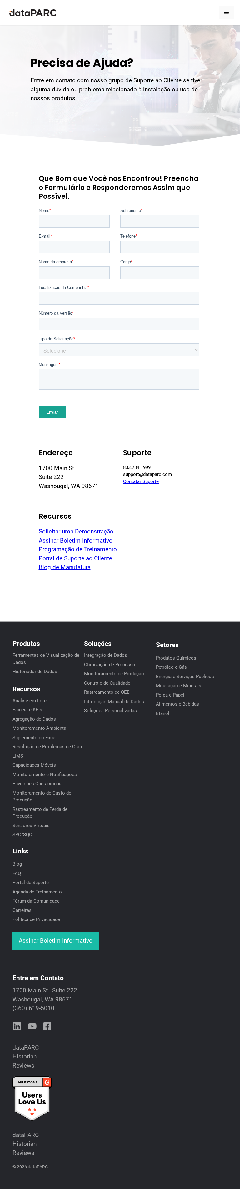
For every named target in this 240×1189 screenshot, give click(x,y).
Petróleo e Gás (171, 667)
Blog (17, 864)
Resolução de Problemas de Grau (47, 746)
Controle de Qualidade (107, 683)
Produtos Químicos (176, 658)
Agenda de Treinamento (37, 892)
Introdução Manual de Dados (114, 701)
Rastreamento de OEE (107, 692)
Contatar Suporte (141, 481)
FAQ (16, 873)
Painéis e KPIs (27, 710)
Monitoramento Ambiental (40, 728)
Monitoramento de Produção (114, 674)
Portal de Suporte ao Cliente (75, 558)
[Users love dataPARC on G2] (32, 1119)
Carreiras (22, 910)
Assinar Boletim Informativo (75, 540)
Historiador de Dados (34, 671)
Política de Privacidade (36, 919)
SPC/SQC (22, 834)
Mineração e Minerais (178, 685)
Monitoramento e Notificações (44, 774)
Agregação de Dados (34, 719)
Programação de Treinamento (78, 549)
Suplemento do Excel (34, 737)
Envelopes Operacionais (37, 783)
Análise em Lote (29, 700)
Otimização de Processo (109, 664)
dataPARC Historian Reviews (25, 1056)
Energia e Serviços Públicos (185, 676)
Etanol (162, 713)
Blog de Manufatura (65, 567)
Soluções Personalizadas (110, 710)
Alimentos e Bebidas (177, 704)
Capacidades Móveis (34, 765)
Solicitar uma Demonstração (76, 531)
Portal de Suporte (30, 882)
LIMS (17, 756)
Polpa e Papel (170, 695)
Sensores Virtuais (31, 825)
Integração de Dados (105, 655)
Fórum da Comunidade (36, 901)
